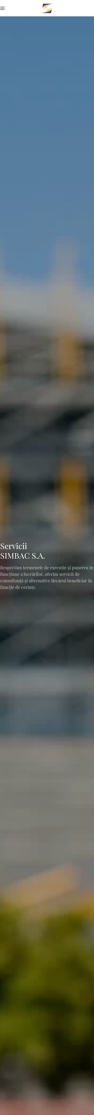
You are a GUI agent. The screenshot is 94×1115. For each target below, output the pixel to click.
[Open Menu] (2, 8)
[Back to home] (47, 8)
